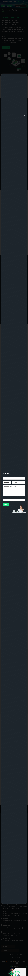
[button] (24, 115)
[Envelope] (19, 975)
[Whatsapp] (15, 975)
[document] (14, 488)
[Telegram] (17, 975)
